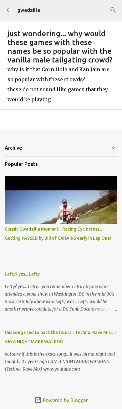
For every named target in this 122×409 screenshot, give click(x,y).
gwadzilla (29, 10)
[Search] (113, 9)
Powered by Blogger (65, 400)
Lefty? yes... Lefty (22, 274)
